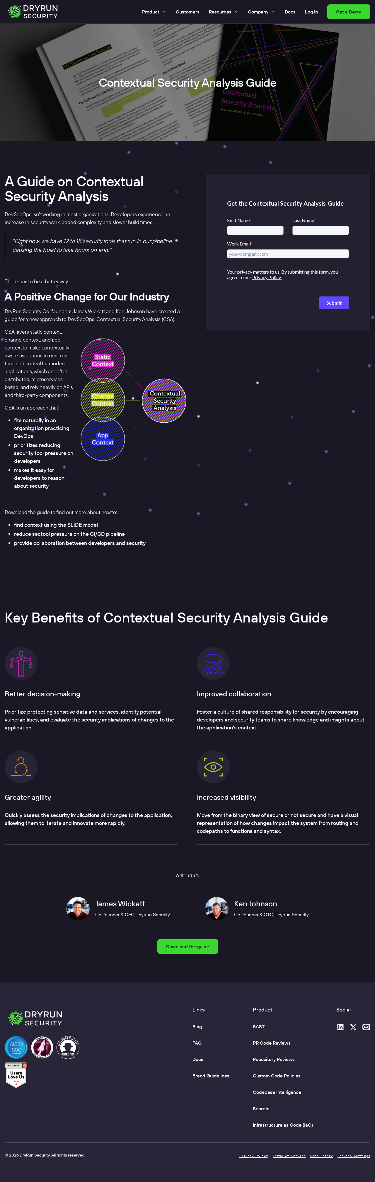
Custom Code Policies (277, 1076)
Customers (188, 12)
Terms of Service (289, 1156)
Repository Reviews (274, 1059)
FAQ (197, 1043)
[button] (154, 11)
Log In (311, 12)
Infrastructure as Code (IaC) (283, 1125)
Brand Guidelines (210, 1076)
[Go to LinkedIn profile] (340, 1027)
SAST (259, 1026)
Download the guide (187, 946)
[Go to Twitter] (353, 1027)
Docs (290, 12)
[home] (33, 11)
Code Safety (321, 1156)
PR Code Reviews (272, 1043)
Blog (197, 1026)
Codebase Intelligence (277, 1092)
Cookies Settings (354, 1156)
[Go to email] (366, 1027)
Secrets (261, 1108)
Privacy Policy (253, 1156)
